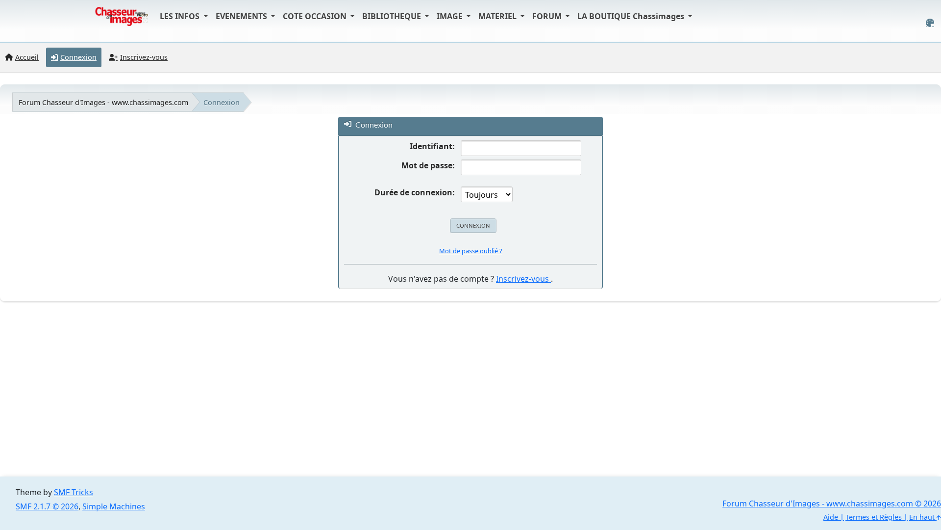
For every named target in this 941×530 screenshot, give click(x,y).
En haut (923, 517)
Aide (830, 517)
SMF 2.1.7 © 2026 (47, 506)
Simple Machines (113, 506)
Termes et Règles (873, 517)
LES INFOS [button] (180, 16)
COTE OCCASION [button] (315, 16)
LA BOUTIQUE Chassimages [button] (631, 16)
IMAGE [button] (451, 16)
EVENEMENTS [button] (242, 16)
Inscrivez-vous (523, 278)
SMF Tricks (73, 492)
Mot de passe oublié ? (470, 250)
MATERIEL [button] (498, 16)
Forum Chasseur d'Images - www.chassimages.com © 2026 (831, 503)
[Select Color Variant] (930, 23)
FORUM (548, 16)
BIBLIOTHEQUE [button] (392, 16)
